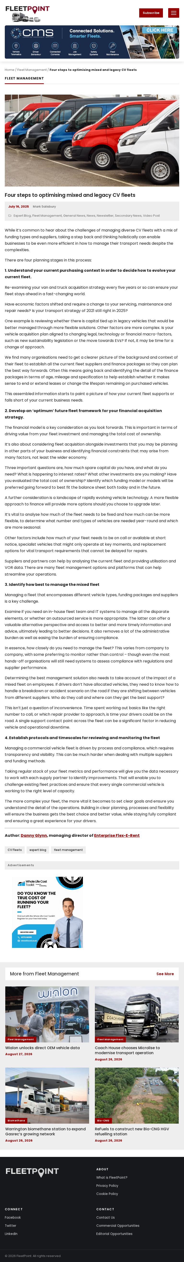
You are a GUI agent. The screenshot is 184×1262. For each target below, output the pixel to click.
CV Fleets (15, 850)
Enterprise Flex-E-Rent (117, 835)
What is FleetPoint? (111, 1177)
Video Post (151, 215)
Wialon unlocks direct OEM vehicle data (42, 1047)
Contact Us (105, 1217)
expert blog (37, 850)
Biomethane (16, 1120)
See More (165, 973)
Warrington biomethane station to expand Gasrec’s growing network (45, 1131)
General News (74, 215)
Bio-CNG (103, 1120)
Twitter (10, 1225)
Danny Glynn (34, 835)
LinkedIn (11, 1234)
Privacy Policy (107, 1185)
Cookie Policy (107, 1194)
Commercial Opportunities (117, 1225)
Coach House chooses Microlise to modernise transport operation (127, 1050)
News (91, 215)
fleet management (68, 850)
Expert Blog (22, 215)
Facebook (13, 1217)
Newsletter (105, 215)
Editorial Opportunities (114, 1234)
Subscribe (151, 13)
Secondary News (128, 215)
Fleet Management (32, 70)
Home (9, 70)
